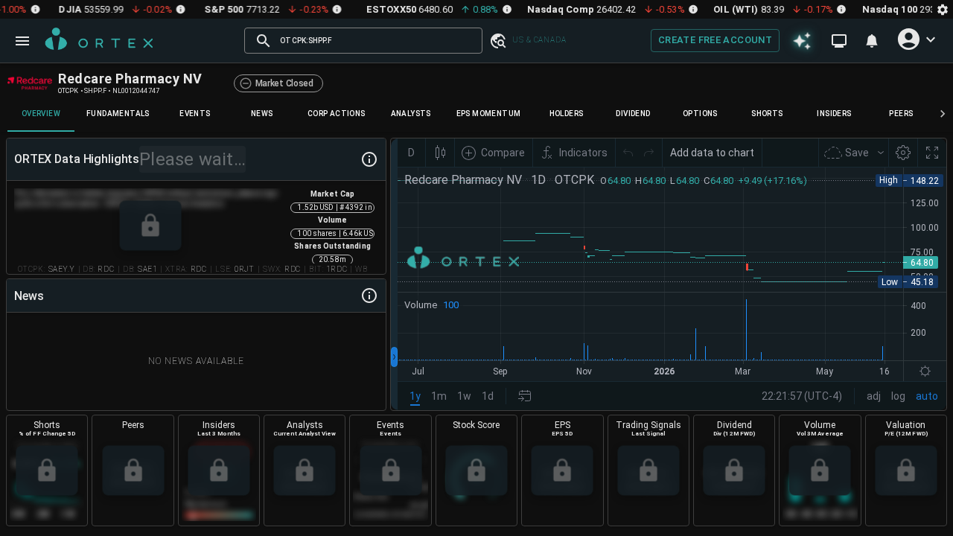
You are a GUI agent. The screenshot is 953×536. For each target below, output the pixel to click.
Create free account (715, 39)
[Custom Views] (839, 41)
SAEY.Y (61, 269)
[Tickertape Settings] (942, 9)
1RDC (336, 269)
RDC (106, 269)
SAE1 (147, 269)
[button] (497, 40)
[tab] (40, 114)
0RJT (245, 269)
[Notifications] (871, 41)
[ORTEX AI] (801, 41)
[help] (369, 159)
